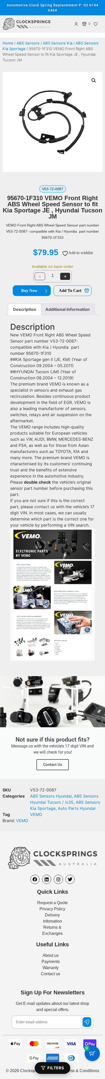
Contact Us (52, 764)
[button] (93, 80)
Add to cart (70, 290)
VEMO (36, 814)
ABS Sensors (28, 43)
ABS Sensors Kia (57, 43)
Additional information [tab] (67, 309)
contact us (44, 506)
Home (8, 43)
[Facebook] (35, 879)
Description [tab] (24, 309)
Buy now (29, 290)
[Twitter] (70, 879)
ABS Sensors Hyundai (51, 796)
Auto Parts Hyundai (77, 808)
